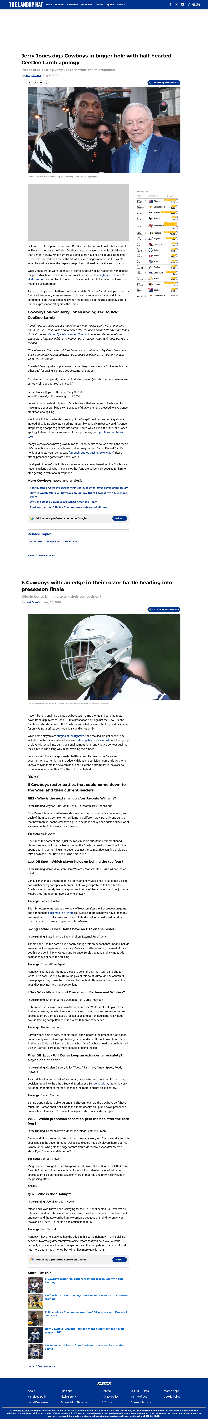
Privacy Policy (110, 1396)
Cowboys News (53, 541)
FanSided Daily (37, 1396)
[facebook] (170, 4)
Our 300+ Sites (140, 1390)
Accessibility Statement (75, 1402)
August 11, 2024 (70, 396)
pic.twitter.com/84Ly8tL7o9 (65, 392)
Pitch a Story (68, 1396)
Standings (86, 4)
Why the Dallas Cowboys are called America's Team (63, 501)
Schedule (72, 4)
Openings (66, 1390)
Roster (99, 4)
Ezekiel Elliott (70, 541)
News (49, 4)
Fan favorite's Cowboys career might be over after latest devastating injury (79, 487)
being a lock (101, 1083)
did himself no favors (60, 912)
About (31, 1390)
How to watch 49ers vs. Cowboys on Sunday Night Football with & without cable (78, 494)
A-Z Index (107, 1402)
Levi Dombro (34, 602)
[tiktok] (189, 4)
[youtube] (182, 4)
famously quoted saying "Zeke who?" (91, 452)
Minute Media (23, 1410)
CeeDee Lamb (35, 541)
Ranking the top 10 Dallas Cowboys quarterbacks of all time (68, 507)
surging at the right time (71, 736)
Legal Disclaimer (38, 1402)
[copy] (46, 82)
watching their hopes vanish (92, 740)
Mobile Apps (171, 1390)
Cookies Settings (141, 1402)
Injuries (110, 4)
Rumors (59, 4)
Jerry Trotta (33, 75)
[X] (176, 4)
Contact (106, 1390)
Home (31, 555)
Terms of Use (139, 1396)
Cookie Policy (172, 1396)
